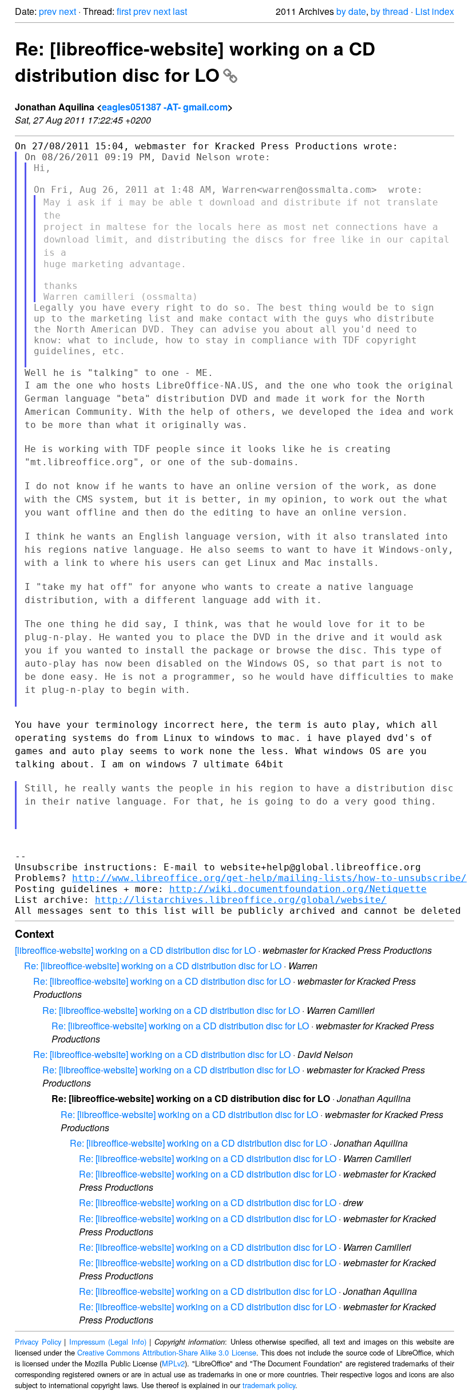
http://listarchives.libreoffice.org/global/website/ (241, 899)
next (67, 11)
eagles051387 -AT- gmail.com (165, 106)
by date (351, 11)
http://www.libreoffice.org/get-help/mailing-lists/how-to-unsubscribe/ (269, 878)
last (180, 11)
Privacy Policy (38, 1341)
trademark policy (269, 1385)
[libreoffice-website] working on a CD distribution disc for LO (135, 950)
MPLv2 (173, 1363)
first (124, 11)
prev (48, 11)
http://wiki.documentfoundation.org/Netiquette (298, 888)
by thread (389, 11)
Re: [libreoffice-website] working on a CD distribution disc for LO (195, 61)
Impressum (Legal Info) (107, 1341)
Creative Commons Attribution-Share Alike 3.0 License (166, 1352)
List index (434, 11)
